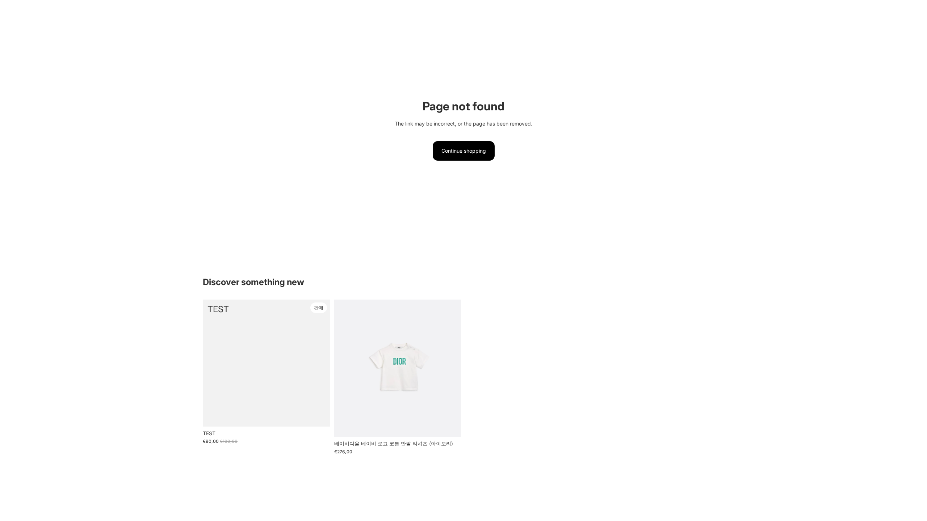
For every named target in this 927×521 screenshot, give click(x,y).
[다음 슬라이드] (450, 368)
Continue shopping (463, 151)
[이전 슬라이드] (345, 368)
